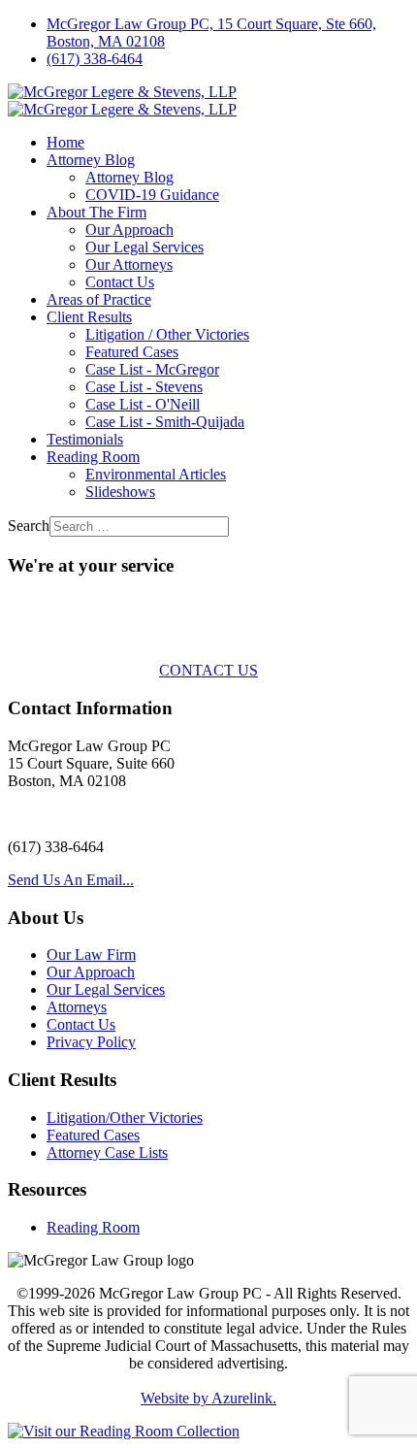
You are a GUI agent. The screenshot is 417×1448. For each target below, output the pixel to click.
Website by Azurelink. (208, 1398)
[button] (91, 159)
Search (28, 525)
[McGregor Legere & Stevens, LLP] (122, 100)
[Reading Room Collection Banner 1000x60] (124, 1431)
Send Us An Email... (71, 880)
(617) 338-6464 (95, 58)
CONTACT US (208, 670)
